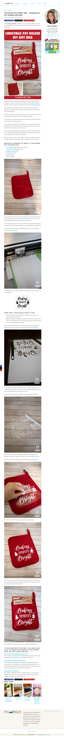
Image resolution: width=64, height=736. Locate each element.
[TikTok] (35, 731)
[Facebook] (29, 731)
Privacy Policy (48, 734)
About (50, 711)
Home (5, 10)
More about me (51, 35)
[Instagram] (33, 731)
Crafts (9, 10)
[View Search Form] (59, 3)
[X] (31, 731)
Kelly (6, 17)
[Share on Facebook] (1, 366)
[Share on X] (1, 368)
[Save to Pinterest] (1, 370)
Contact (55, 711)
